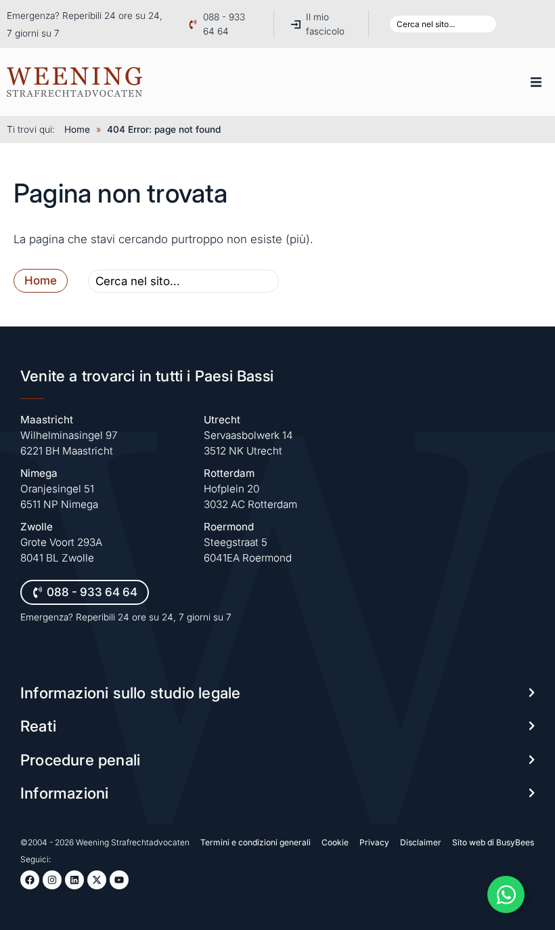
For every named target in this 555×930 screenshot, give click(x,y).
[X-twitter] (96, 879)
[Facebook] (29, 879)
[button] (536, 82)
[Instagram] (52, 879)
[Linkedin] (74, 879)
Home (77, 129)
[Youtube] (119, 879)
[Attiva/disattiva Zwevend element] (506, 894)
